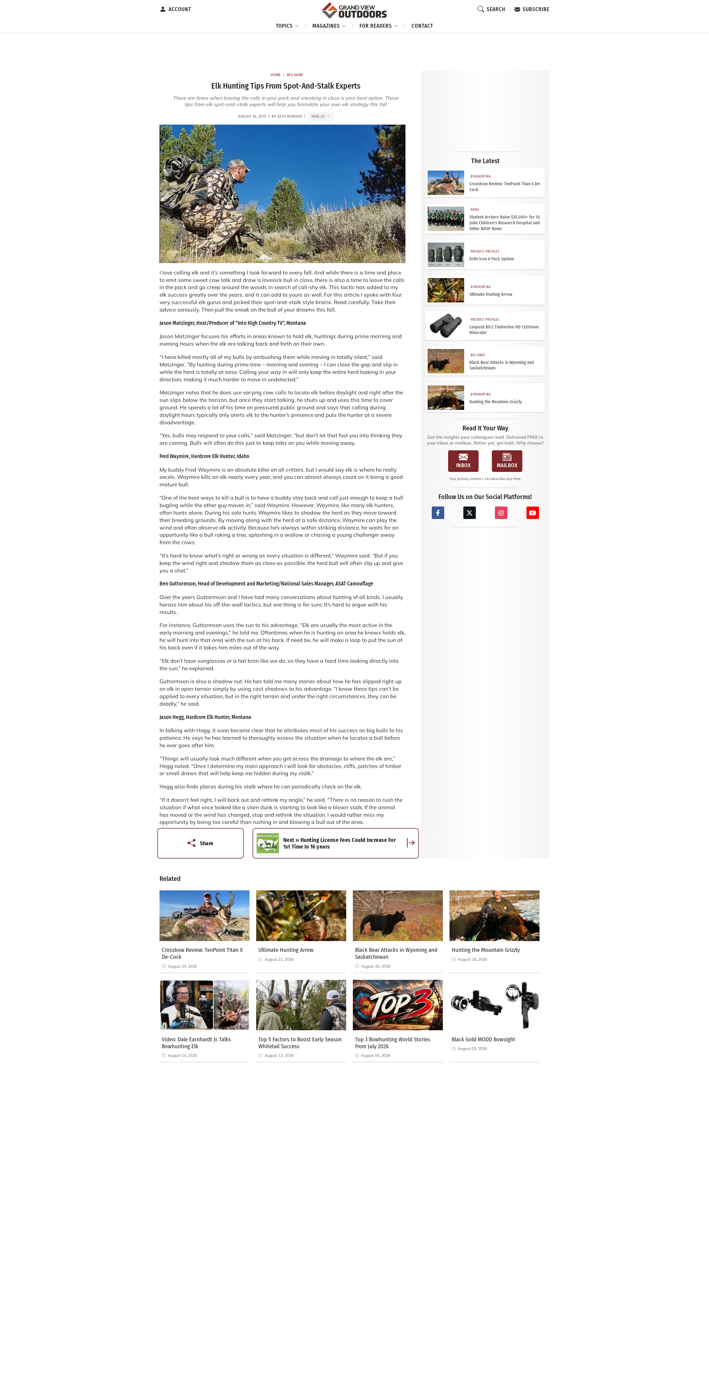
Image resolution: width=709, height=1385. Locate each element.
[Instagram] (501, 513)
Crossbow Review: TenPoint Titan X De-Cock (505, 186)
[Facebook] (438, 513)
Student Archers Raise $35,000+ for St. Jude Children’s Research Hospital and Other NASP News (505, 222)
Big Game (295, 75)
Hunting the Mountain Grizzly (495, 401)
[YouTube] (532, 513)
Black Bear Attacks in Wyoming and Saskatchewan (501, 365)
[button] (287, 25)
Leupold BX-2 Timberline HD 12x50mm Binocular (504, 329)
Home (276, 75)
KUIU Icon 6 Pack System (491, 258)
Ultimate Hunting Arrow (490, 294)
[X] (469, 513)
